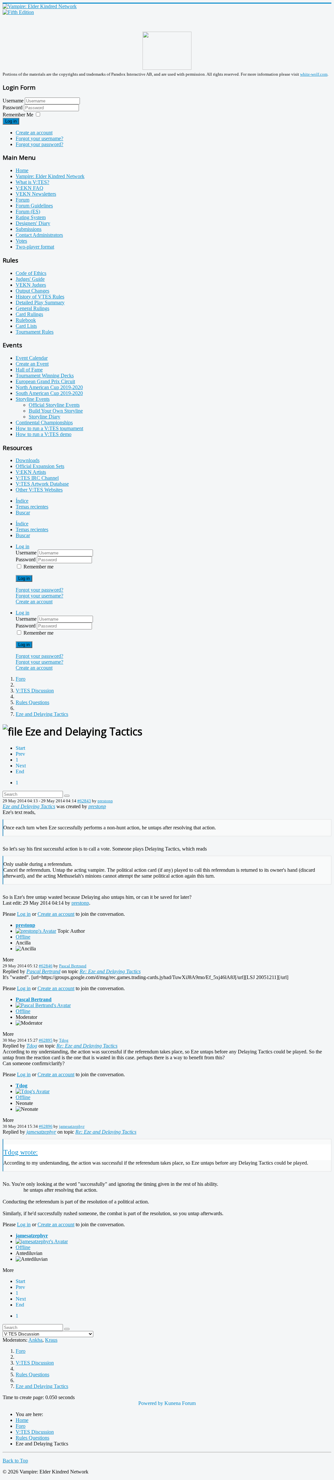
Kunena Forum (180, 1403)
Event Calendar (32, 358)
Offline (23, 937)
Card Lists (26, 326)
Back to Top (15, 1460)
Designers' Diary (33, 223)
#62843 (84, 800)
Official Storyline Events (54, 405)
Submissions (28, 229)
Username (13, 100)
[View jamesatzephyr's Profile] (42, 1241)
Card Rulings (29, 314)
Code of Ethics (31, 273)
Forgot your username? (39, 138)
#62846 (46, 965)
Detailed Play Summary (40, 302)
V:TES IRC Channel (37, 478)
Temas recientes (32, 506)
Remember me (38, 566)
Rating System (31, 217)
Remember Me (18, 114)
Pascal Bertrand (72, 965)
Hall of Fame (29, 369)
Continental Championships (44, 422)
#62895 (46, 1040)
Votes (21, 241)
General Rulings (32, 308)
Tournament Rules (34, 332)
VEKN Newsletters (36, 194)
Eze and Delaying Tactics (29, 806)
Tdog (63, 1040)
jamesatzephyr (71, 1126)
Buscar (23, 512)
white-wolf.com (313, 74)
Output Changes (32, 291)
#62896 (46, 1126)
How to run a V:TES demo (43, 434)
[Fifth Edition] (18, 12)
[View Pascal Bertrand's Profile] (43, 1005)
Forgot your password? (39, 144)
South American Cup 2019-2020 (49, 393)
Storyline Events (33, 399)
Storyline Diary (44, 416)
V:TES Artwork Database (42, 484)
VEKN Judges (31, 285)
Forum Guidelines (34, 205)
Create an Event (32, 364)
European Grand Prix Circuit (45, 381)
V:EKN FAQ (29, 188)
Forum (22, 200)
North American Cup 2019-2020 (49, 387)
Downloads (27, 460)
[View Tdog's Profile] (33, 1091)
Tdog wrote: (21, 1152)
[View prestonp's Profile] (36, 931)
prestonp (105, 800)
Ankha (35, 1340)
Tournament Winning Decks (45, 375)
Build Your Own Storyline (56, 411)
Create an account (34, 132)
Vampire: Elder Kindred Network (50, 176)
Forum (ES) (28, 211)
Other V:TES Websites (39, 489)
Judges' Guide (30, 279)
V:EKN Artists (31, 472)
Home (22, 170)
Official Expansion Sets (40, 466)
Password (13, 107)
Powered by (150, 1403)
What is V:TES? (32, 182)
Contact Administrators (39, 235)
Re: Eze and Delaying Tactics (110, 971)
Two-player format (35, 246)
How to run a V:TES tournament (49, 428)
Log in (11, 121)
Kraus (51, 1340)
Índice (22, 501)
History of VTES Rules (40, 296)
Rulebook (26, 320)
